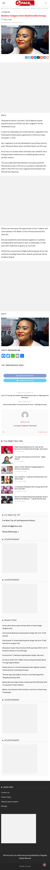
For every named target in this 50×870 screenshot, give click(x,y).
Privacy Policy (6, 797)
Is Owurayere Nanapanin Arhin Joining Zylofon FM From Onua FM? (31, 488)
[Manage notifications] (44, 865)
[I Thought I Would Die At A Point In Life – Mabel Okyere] (7, 460)
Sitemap (4, 806)
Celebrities (6, 12)
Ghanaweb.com (14, 350)
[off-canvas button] (3, 3)
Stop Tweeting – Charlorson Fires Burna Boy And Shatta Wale (31, 478)
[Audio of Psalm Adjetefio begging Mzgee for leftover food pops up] (7, 470)
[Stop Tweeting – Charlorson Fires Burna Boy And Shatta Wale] (7, 480)
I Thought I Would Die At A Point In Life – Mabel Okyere (30, 458)
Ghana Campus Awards (9, 802)
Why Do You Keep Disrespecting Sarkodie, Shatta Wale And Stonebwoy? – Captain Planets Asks (31, 498)
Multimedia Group (12, 365)
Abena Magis (8, 19)
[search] (46, 3)
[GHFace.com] (25, 3)
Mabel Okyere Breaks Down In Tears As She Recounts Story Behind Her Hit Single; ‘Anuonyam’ (31, 448)
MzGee (21, 365)
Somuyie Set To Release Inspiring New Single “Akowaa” (23, 655)
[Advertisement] (25, 87)
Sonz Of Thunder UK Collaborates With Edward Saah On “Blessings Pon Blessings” (25, 396)
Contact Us (5, 792)
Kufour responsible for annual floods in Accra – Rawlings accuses (25, 405)
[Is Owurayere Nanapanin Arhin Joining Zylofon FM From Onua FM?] (7, 490)
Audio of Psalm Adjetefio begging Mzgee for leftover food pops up (29, 468)
